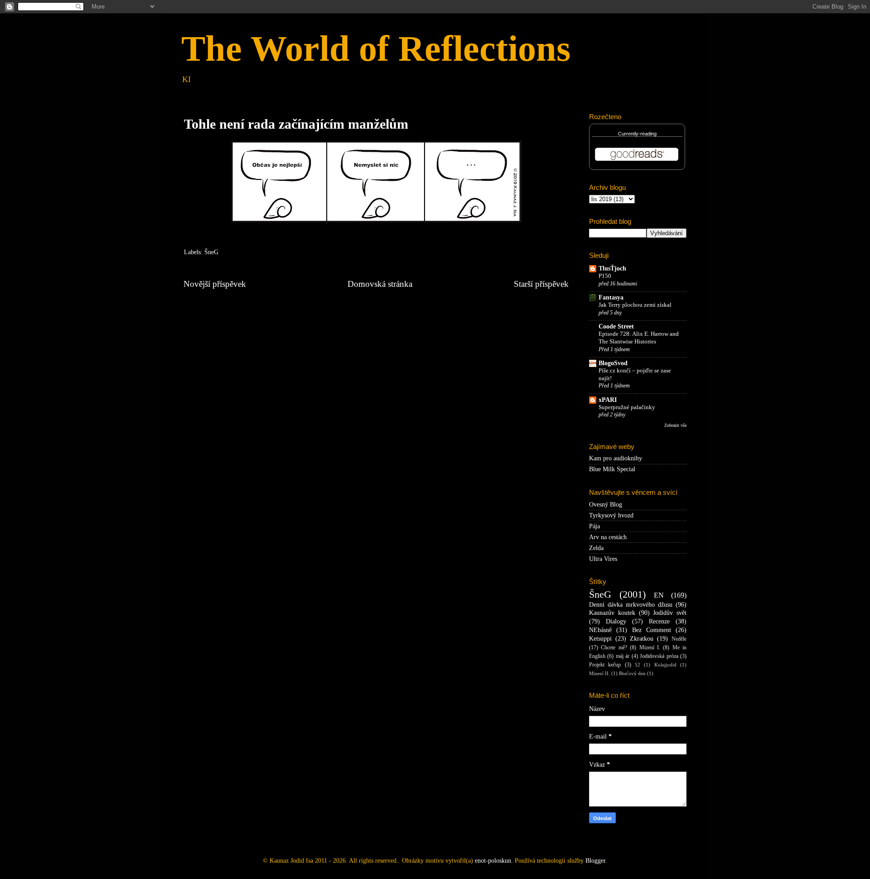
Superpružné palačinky (627, 407)
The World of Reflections (375, 48)
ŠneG (211, 252)
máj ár (622, 656)
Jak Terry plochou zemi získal (635, 305)
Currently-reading (637, 133)
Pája (594, 526)
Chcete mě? (614, 647)
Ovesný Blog (605, 504)
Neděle (679, 639)
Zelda (596, 548)
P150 (605, 276)
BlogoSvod (613, 363)
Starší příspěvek (541, 284)
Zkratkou (641, 638)
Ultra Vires (603, 558)
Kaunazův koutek (612, 612)
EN (659, 595)
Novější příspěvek (215, 284)
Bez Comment (651, 630)
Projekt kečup (605, 665)
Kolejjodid (665, 664)
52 (637, 664)
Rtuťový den (632, 673)
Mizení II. (599, 673)
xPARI (608, 399)
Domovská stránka (380, 284)
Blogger (595, 860)
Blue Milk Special (612, 469)
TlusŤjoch (612, 268)
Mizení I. (649, 647)
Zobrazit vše (675, 425)
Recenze (659, 621)
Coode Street (616, 326)
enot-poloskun (493, 860)
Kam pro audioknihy (615, 458)
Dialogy (616, 621)
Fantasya (611, 297)
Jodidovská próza (659, 656)
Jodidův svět (669, 612)
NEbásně (600, 630)
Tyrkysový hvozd (611, 515)
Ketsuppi (600, 638)
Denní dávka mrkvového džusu (630, 604)
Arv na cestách (608, 537)
